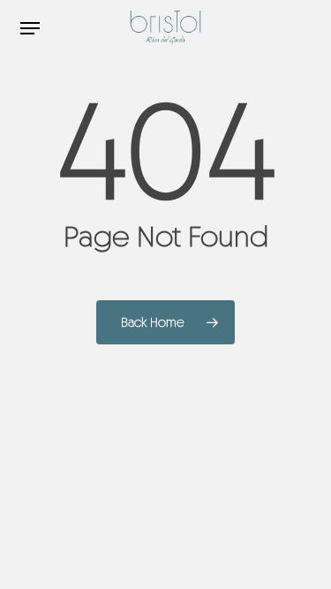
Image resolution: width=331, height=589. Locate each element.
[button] (30, 28)
